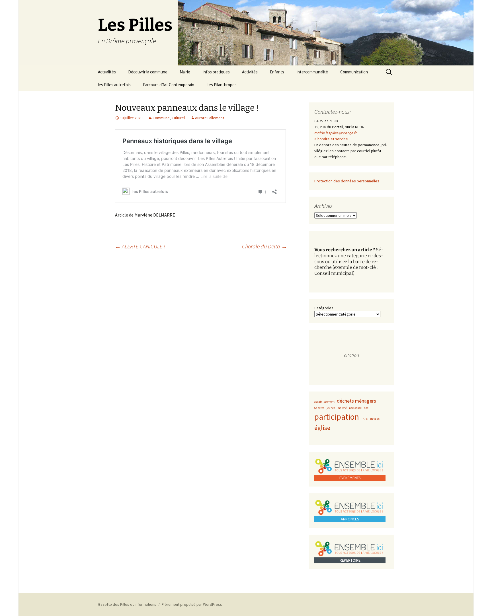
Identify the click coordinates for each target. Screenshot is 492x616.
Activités (250, 72)
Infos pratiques (216, 72)
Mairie (185, 72)
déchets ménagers (356, 401)
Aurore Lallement (209, 117)
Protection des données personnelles (346, 181)
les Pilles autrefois (114, 84)
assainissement (324, 401)
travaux (375, 419)
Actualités (107, 72)
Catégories (323, 307)
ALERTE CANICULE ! (140, 246)
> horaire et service (331, 138)
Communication (354, 72)
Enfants (277, 72)
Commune (161, 117)
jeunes (331, 408)
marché (342, 408)
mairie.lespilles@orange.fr (335, 132)
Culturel (178, 117)
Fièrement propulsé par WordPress (192, 604)
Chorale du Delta (264, 246)
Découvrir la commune (147, 72)
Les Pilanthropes (221, 84)
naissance (355, 408)
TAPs (364, 419)
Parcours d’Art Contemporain (168, 84)
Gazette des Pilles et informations (127, 604)
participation (336, 416)
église (322, 428)
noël (366, 408)
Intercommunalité (312, 72)
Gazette (319, 408)
